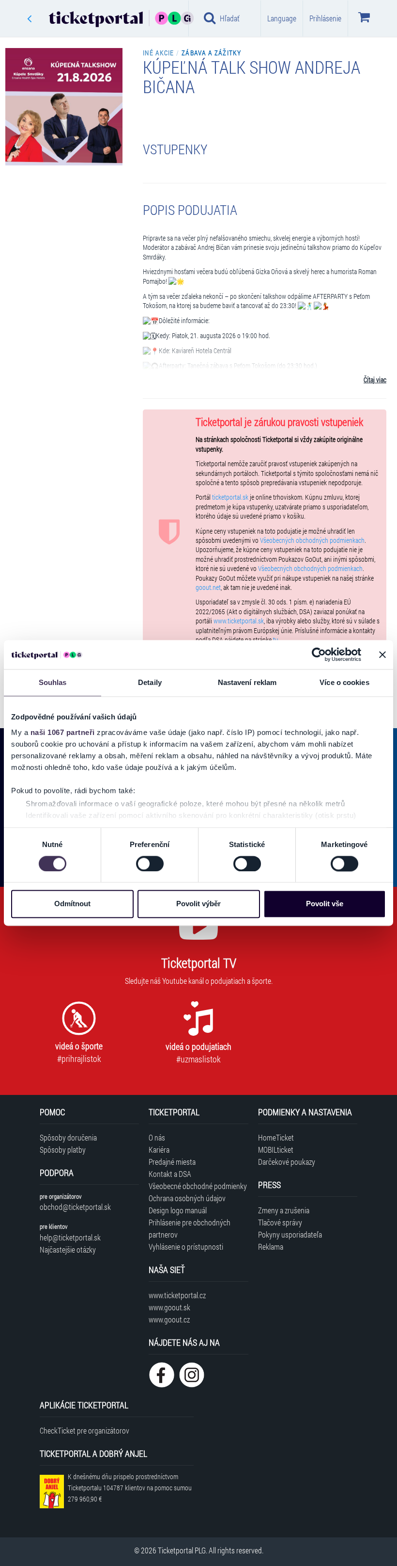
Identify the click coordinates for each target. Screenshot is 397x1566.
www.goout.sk (169, 1307)
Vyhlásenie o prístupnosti (186, 1246)
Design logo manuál (178, 1210)
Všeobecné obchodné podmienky (198, 1186)
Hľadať (230, 18)
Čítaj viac (375, 379)
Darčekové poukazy (286, 1162)
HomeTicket (276, 1137)
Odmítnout (72, 904)
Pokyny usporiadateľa (290, 1234)
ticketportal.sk (230, 497)
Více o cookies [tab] (344, 682)
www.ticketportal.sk (239, 621)
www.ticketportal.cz (177, 1295)
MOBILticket (275, 1149)
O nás (157, 1137)
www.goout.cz (169, 1319)
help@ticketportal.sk (70, 1237)
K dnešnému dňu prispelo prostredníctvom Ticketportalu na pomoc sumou (130, 1487)
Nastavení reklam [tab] (247, 682)
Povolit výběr (198, 904)
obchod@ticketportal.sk (75, 1207)
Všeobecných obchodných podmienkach (312, 540)
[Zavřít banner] (382, 654)
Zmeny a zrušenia (283, 1210)
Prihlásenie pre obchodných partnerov (189, 1228)
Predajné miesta (172, 1162)
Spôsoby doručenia (68, 1137)
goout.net (208, 587)
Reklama (270, 1246)
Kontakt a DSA (170, 1174)
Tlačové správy (280, 1222)
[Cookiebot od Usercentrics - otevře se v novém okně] (318, 654)
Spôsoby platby (63, 1149)
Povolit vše (324, 904)
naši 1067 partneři (63, 732)
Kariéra (159, 1149)
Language (281, 18)
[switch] (150, 863)
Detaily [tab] (150, 682)
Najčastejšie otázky (68, 1249)
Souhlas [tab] (53, 682)
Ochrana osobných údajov (187, 1198)
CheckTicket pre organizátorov (84, 1430)
